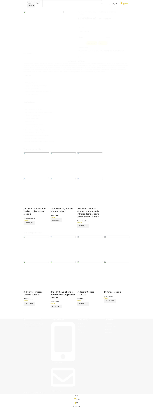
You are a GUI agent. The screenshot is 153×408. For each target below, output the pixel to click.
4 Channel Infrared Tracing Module (33, 293)
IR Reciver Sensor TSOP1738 (85, 293)
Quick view (26, 205)
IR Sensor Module (112, 292)
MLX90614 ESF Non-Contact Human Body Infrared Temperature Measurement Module (88, 212)
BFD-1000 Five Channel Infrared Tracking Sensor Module (63, 295)
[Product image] (36, 190)
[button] (29, 223)
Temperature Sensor (29, 218)
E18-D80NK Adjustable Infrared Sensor (62, 210)
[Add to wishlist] (30, 205)
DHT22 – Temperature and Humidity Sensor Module (35, 211)
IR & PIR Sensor (55, 215)
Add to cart (92, 43)
